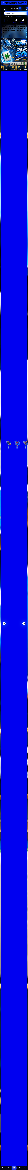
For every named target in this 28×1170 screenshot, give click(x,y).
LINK (19, 1168)
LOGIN (8, 1168)
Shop (5, 9)
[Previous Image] (4, 624)
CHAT (25, 1168)
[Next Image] (24, 624)
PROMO (2, 1168)
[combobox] (15, 13)
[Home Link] (14, 8)
